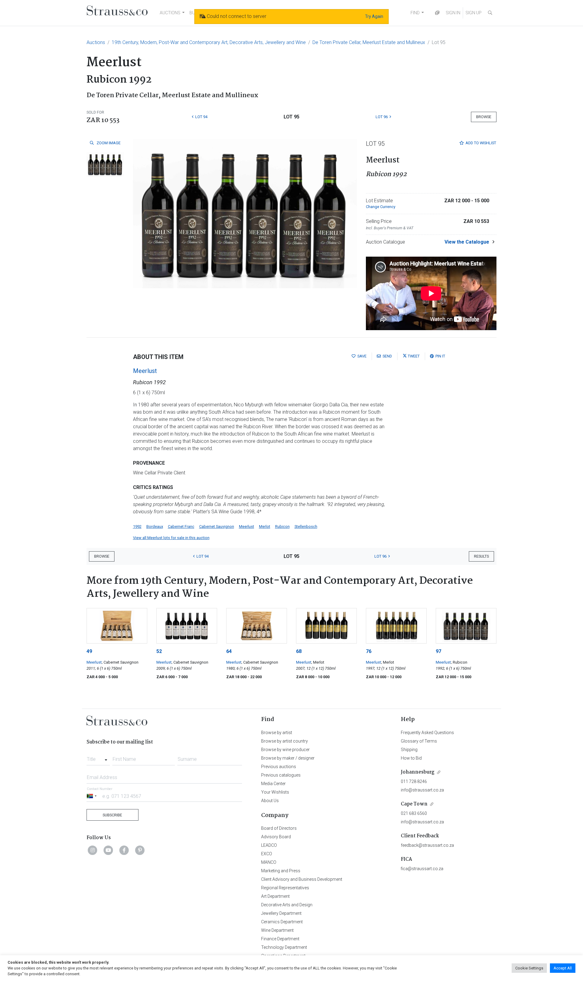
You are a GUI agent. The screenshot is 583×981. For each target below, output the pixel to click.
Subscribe (112, 815)
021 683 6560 (414, 813)
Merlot (264, 526)
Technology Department (284, 947)
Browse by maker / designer (288, 758)
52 (159, 651)
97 (438, 651)
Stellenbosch (306, 526)
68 (299, 651)
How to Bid (411, 758)
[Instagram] (93, 850)
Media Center (273, 783)
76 (368, 651)
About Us (270, 800)
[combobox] (98, 757)
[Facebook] (124, 850)
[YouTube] (108, 850)
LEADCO (269, 845)
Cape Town (414, 804)
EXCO (266, 853)
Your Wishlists (275, 792)
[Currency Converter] (437, 13)
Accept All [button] (563, 968)
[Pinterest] (140, 850)
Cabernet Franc (181, 526)
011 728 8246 (414, 781)
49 (89, 651)
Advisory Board (276, 836)
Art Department (275, 896)
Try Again (374, 16)
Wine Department (277, 930)
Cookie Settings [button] (529, 968)
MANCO (268, 862)
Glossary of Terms (419, 741)
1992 (137, 526)
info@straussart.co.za (422, 790)
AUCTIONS (170, 12)
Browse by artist (276, 732)
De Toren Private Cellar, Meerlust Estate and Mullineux (368, 42)
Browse (483, 117)
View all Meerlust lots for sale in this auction (171, 537)
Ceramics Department (282, 921)
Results (481, 556)
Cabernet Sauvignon (216, 526)
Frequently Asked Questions (427, 732)
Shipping (409, 749)
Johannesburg (418, 772)
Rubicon (282, 526)
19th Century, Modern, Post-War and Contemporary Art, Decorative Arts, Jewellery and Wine (209, 42)
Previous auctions (278, 766)
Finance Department (280, 938)
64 (229, 651)
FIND (415, 12)
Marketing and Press (280, 870)
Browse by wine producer (285, 749)
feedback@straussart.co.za (427, 845)
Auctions (96, 42)
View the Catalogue (467, 242)
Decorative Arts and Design (286, 904)
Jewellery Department (281, 913)
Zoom (108, 143)
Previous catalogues (281, 775)
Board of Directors (279, 828)
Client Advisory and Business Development (301, 879)
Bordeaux (154, 526)
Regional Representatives (285, 887)
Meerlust (145, 370)
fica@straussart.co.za (422, 868)
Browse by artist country (284, 741)
